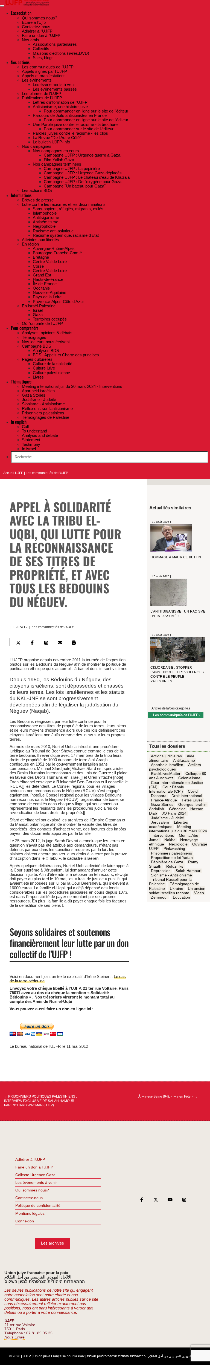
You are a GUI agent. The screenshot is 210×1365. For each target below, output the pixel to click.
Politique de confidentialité (37, 1205)
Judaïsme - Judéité (167, 818)
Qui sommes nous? (32, 1190)
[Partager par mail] (60, 642)
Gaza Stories (162, 804)
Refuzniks (174, 866)
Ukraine (176, 888)
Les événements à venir (36, 1182)
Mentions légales (30, 1213)
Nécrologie (178, 844)
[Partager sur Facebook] (32, 642)
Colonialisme (189, 778)
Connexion (24, 1221)
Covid (193, 791)
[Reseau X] (156, 1201)
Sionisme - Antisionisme (171, 875)
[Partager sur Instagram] (46, 642)
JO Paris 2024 (174, 813)
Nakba (170, 840)
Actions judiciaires (166, 756)
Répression (161, 870)
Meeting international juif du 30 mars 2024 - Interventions (178, 831)
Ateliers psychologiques (175, 767)
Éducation (181, 897)
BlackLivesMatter (165, 774)
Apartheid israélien (167, 765)
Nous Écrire (14, 1337)
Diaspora (159, 795)
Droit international (186, 795)
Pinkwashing (174, 849)
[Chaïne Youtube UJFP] (170, 1201)
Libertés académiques (168, 824)
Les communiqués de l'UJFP (47, 473)
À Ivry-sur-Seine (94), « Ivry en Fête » (167, 1096)
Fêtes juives (192, 800)
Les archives (52, 1243)
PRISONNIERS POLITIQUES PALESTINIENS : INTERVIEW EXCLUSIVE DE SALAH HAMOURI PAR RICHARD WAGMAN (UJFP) (40, 1101)
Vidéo (199, 893)
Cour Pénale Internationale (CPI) (166, 789)
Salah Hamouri (188, 870)
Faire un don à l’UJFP (34, 1167)
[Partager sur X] (18, 642)
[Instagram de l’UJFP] (184, 1201)
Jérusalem (160, 822)
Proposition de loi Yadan (172, 857)
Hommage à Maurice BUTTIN (175, 557)
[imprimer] (74, 642)
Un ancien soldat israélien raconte (177, 890)
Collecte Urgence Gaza (35, 1175)
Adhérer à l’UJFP (30, 1159)
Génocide (177, 809)
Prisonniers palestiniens (171, 853)
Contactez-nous (29, 1198)
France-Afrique (164, 800)
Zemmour (159, 897)
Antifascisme (184, 760)
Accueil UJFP (13, 473)
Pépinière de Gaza (167, 862)
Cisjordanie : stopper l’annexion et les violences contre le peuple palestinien (177, 674)
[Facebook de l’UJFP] (141, 1201)
